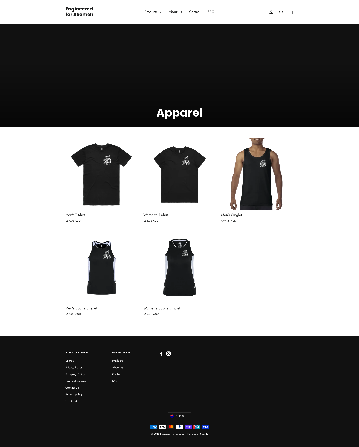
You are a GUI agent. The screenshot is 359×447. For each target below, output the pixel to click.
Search (69, 361)
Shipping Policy (75, 374)
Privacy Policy (74, 367)
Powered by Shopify (197, 434)
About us (175, 11)
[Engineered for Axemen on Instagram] (168, 353)
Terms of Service (75, 381)
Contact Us (72, 388)
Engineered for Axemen (79, 11)
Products (152, 11)
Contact (194, 11)
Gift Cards (71, 401)
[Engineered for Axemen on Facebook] (161, 353)
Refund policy (73, 394)
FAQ (211, 11)
